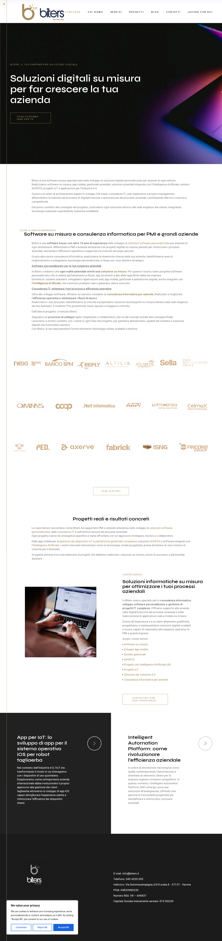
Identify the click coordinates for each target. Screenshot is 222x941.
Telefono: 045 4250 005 (128, 879)
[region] (42, 917)
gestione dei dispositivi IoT (76, 541)
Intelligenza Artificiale (46, 545)
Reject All (42, 927)
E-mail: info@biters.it (126, 874)
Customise (21, 927)
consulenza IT (65, 532)
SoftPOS (155, 541)
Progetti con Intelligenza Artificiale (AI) (147, 665)
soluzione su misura (113, 272)
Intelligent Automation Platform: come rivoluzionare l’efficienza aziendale (154, 748)
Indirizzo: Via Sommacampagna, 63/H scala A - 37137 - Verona (152, 885)
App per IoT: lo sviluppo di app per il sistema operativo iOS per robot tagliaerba (42, 748)
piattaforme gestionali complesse (116, 541)
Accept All (63, 927)
